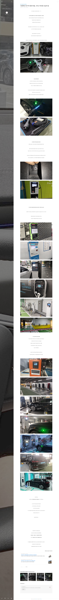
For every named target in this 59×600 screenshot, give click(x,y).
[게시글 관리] (23, 567)
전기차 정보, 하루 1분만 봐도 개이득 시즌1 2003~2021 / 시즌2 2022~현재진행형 (31, 587)
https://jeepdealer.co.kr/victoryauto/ (26, 559)
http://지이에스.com (23, 553)
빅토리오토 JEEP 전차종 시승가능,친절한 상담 (28, 560)
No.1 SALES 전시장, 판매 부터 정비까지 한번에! (27, 561)
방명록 (5, 598)
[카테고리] (1, 1)
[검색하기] (11, 1)
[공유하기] (22, 567)
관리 (12, 598)
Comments (22, 583)
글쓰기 (2, 598)
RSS (8, 598)
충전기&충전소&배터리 (23, 4)
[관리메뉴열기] (57, 1)
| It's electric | (7, 9)
